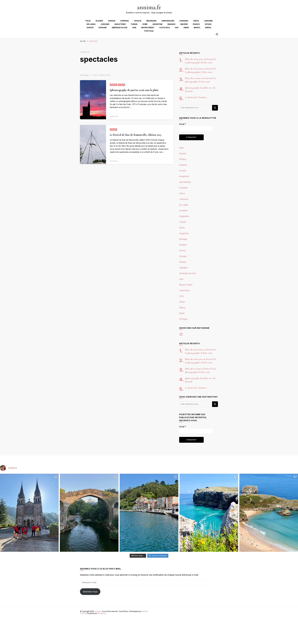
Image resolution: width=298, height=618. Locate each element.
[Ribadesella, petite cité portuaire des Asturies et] (149, 513)
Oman (186, 28)
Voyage (208, 24)
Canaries (183, 21)
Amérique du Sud (119, 28)
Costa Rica (164, 28)
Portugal (149, 31)
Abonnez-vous (90, 591)
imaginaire (151, 21)
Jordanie (105, 24)
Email (182, 124)
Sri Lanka (91, 24)
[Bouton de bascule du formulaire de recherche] (217, 34)
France (196, 24)
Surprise (124, 21)
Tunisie (134, 24)
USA (176, 28)
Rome (144, 24)
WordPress (101, 613)
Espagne (103, 28)
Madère (184, 24)
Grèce (196, 21)
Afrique (111, 21)
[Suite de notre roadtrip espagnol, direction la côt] (268, 513)
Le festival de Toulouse (196, 97)
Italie (88, 21)
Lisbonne (208, 21)
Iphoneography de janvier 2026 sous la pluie (137, 90)
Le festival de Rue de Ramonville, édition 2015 (135, 135)
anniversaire (167, 21)
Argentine (157, 24)
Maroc (197, 28)
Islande (99, 21)
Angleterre (120, 24)
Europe (90, 28)
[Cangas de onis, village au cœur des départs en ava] (89, 513)
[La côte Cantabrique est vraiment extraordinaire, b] (208, 513)
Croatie (137, 21)
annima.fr (149, 7)
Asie (134, 28)
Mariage (171, 24)
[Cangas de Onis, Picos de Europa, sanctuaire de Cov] (29, 513)
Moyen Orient (147, 28)
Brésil (208, 28)
